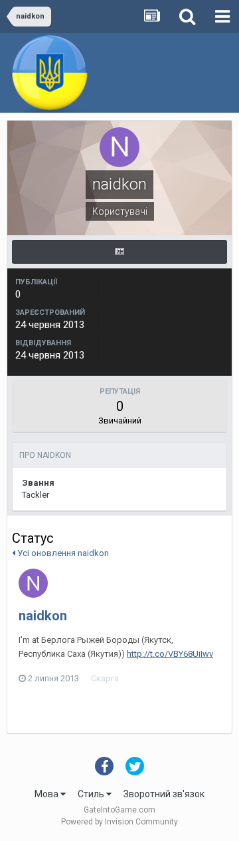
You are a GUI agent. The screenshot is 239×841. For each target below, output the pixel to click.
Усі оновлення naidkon (62, 553)
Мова (47, 794)
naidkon (43, 616)
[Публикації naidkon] (119, 252)
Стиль (92, 794)
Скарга (105, 678)
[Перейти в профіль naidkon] (33, 583)
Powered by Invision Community (119, 821)
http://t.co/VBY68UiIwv (170, 654)
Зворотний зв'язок (163, 794)
